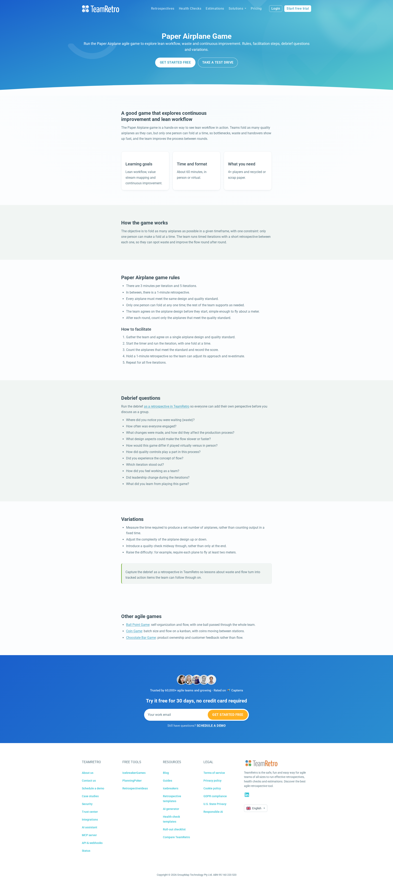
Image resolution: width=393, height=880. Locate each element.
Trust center (90, 811)
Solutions (236, 8)
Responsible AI (213, 811)
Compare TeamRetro (176, 837)
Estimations (215, 8)
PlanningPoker (132, 780)
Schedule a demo (93, 788)
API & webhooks (92, 843)
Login (275, 8)
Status (86, 850)
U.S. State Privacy (214, 804)
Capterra (237, 690)
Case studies (90, 796)
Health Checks (190, 8)
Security (87, 804)
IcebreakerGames (134, 772)
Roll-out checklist (174, 829)
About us (87, 772)
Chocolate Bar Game (141, 638)
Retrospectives (162, 8)
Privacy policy (212, 780)
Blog (166, 772)
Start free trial (298, 8)
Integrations (90, 819)
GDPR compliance (215, 796)
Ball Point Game (137, 625)
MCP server (89, 835)
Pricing (256, 8)
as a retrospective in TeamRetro (166, 406)
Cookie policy (212, 788)
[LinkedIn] (247, 795)
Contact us (89, 780)
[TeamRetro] (100, 8)
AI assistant (89, 827)
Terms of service (214, 772)
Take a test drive (218, 62)
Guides (167, 780)
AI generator (171, 809)
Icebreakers (170, 788)
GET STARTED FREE (175, 62)
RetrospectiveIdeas (135, 788)
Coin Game (134, 631)
